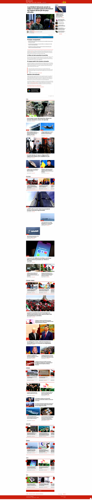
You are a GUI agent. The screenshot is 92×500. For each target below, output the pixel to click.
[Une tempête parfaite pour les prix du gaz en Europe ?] (32, 370)
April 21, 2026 (40, 72)
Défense (27, 116)
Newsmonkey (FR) (34, 497)
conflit (27, 29)
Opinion (40, 375)
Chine (32, 51)
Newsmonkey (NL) (28, 497)
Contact (65, 497)
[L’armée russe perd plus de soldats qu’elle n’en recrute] (56, 22)
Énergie (28, 375)
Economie (42, 220)
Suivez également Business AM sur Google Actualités (34, 85)
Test (27, 482)
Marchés (35, 2)
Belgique (27, 2)
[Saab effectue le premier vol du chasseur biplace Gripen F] (33, 227)
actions (28, 431)
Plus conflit (62, 33)
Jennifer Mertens (33, 487)
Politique (33, 2)
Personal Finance (39, 2)
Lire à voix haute (40, 37)
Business (28, 130)
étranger (28, 339)
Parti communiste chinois (34, 82)
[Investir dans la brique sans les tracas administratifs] (44, 370)
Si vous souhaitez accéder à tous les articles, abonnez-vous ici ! (35, 86)
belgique (52, 375)
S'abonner (64, 2)
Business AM (32, 30)
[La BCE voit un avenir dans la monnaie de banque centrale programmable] (40, 191)
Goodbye (38, 497)
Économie (30, 2)
